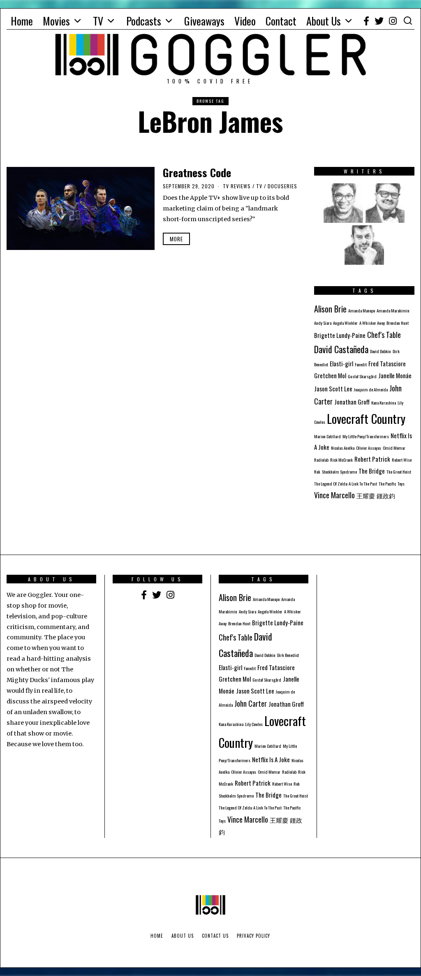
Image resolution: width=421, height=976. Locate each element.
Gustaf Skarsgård (362, 376)
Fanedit (361, 364)
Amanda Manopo (361, 310)
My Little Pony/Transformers (365, 436)
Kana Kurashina (383, 402)
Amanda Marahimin (393, 310)
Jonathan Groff (352, 401)
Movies (56, 21)
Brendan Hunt (397, 322)
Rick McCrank (341, 459)
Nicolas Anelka (342, 447)
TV (98, 21)
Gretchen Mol (330, 375)
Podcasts (143, 21)
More (176, 239)
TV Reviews (237, 186)
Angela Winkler (345, 322)
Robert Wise (402, 459)
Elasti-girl (341, 363)
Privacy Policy (253, 935)
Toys (401, 483)
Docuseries (282, 186)
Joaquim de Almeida (371, 389)
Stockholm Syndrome (339, 471)
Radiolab (321, 459)
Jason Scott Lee (333, 388)
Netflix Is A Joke (271, 759)
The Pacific (387, 483)
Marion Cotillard (327, 436)
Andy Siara (322, 322)
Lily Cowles (254, 724)
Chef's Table (384, 334)
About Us (323, 21)
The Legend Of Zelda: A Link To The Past (345, 483)
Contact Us (215, 935)
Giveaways (204, 21)
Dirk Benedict (288, 655)
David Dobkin (380, 351)
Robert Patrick (372, 458)
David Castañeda (341, 349)
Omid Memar (394, 447)
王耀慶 (365, 495)
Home (22, 21)
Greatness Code (197, 172)
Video (245, 21)
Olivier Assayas (368, 447)
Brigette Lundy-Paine (339, 335)
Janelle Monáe (395, 375)
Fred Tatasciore (387, 363)
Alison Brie (330, 309)
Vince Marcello (334, 495)
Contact (281, 21)
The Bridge (372, 470)
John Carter (250, 703)
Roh (317, 471)
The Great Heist (398, 471)
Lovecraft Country (366, 418)
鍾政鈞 (386, 495)
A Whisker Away (372, 322)
